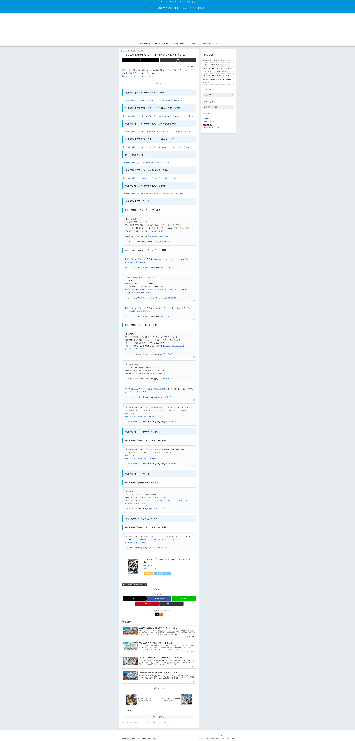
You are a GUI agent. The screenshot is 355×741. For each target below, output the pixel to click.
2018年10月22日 (158, 509)
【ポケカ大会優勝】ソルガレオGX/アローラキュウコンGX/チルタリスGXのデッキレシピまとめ (158, 132)
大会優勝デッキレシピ (140, 584)
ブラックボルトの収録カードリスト (216, 64)
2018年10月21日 (166, 354)
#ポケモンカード (178, 346)
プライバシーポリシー (227, 735)
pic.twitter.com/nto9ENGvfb (135, 503)
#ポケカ (130, 219)
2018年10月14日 (174, 422)
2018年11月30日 (174, 464)
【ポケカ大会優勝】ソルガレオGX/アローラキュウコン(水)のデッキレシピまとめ (152, 194)
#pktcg (134, 416)
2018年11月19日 (161, 548)
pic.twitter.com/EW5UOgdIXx (136, 542)
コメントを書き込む (159, 717)
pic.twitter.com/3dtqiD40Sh (135, 349)
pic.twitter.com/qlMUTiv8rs (146, 416)
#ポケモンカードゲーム (165, 500)
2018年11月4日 (164, 316)
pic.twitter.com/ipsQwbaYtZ (135, 262)
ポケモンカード (128, 584)
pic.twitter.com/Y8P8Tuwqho (139, 311)
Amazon (148, 573)
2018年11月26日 (165, 267)
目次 (157, 83)
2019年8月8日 (164, 242)
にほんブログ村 (208, 121)
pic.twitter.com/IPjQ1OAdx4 (157, 373)
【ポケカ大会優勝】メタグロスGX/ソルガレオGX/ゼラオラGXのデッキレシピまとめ (153, 178)
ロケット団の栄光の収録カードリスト (217, 75)
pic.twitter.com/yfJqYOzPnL (143, 292)
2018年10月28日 (165, 397)
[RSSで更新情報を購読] (161, 614)
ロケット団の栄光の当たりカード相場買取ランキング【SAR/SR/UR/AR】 (218, 70)
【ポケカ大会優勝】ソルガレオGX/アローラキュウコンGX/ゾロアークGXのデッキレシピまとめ (158, 116)
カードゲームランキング (211, 127)
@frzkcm (157, 259)
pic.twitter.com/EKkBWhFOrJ (147, 458)
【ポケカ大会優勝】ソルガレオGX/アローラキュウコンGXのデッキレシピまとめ (152, 100)
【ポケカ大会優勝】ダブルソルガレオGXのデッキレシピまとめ (146, 163)
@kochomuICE (159, 389)
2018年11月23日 (174, 298)
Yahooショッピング (162, 573)
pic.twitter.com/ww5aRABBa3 (160, 236)
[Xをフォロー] (157, 614)
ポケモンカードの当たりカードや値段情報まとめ (218, 81)
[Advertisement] (177, 27)
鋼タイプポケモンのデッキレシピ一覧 (136, 76)
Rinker (150, 565)
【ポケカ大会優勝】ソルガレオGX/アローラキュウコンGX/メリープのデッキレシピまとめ (156, 147)
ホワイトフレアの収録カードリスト (216, 60)
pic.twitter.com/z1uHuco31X (135, 392)
